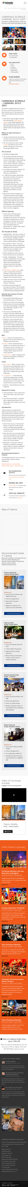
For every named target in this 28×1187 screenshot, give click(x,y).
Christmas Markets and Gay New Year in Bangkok (13, 872)
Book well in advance (14, 84)
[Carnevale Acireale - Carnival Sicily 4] (8, 41)
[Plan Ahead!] (4, 78)
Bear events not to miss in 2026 (14, 1087)
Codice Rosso (7, 355)
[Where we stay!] (4, 485)
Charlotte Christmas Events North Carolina (12, 980)
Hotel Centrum (19, 466)
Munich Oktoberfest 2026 (8, 1163)
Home (5, 8)
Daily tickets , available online (11, 270)
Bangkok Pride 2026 (7, 1153)
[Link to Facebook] (23, 1183)
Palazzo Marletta (6, 464)
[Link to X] (21, 1183)
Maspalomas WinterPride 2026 (10, 1159)
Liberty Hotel (16, 464)
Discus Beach (7, 364)
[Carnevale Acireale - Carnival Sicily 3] (14, 32)
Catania (5, 145)
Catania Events (15, 8)
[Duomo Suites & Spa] (14, 684)
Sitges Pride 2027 (6, 1149)
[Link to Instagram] (25, 1183)
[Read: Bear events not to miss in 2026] (3, 1088)
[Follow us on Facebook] (13, 1130)
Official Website (16, 493)
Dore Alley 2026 (6, 1167)
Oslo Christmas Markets (11, 944)
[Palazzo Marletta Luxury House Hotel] (14, 582)
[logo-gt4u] (11, 3)
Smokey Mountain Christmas (13, 908)
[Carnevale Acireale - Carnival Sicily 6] (20, 48)
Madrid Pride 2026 (6, 1157)
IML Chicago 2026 (6, 1155)
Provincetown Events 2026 (8, 1161)
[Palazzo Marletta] (13, 820)
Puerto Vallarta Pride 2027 (8, 1165)
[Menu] (24, 3)
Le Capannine (7, 375)
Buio (4, 338)
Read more (5, 884)
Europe (9, 8)
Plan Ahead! (14, 77)
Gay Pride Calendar (10, 1061)
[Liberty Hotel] (14, 632)
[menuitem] (24, 3)
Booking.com (7, 592)
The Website (20, 497)
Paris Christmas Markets (11, 1020)
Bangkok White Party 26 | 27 (9, 1171)
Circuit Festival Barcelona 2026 (10, 1169)
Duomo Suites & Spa (7, 466)
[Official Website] (4, 495)
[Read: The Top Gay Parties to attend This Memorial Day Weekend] (3, 1073)
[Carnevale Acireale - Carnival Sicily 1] (20, 41)
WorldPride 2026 (6, 1151)
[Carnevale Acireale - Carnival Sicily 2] (8, 48)
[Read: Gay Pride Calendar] (3, 1062)
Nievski (5, 343)
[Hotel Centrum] (14, 734)
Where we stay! (16, 483)
